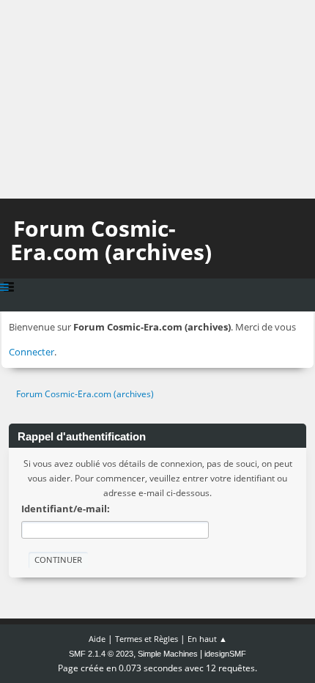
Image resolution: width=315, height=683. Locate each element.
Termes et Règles (146, 638)
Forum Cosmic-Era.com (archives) (111, 240)
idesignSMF (225, 653)
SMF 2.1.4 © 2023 (101, 653)
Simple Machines (168, 653)
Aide (97, 638)
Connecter (31, 351)
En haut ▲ (207, 638)
